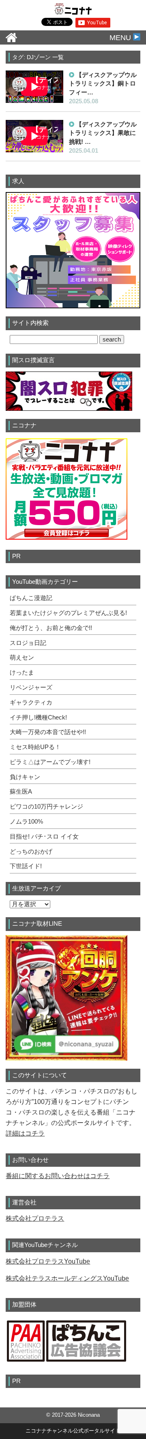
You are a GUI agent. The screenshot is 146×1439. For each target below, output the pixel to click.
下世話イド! (26, 866)
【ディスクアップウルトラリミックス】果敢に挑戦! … (103, 133)
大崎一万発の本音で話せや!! (48, 732)
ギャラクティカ (31, 702)
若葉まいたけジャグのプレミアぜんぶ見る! (68, 613)
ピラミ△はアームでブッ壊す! (50, 762)
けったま (22, 672)
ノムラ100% (26, 821)
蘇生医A (21, 791)
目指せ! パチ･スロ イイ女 (44, 836)
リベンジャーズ (31, 687)
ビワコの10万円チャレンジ (46, 806)
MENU (121, 38)
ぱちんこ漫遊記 (31, 598)
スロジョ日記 (28, 643)
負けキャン (25, 777)
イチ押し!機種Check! (38, 717)
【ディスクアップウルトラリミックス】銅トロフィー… (103, 83)
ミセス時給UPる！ (35, 747)
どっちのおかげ (31, 851)
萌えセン (22, 657)
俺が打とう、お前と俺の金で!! (51, 628)
